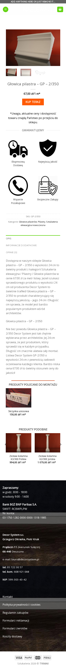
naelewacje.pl (33, 9)
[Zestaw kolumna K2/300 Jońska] (47, 442)
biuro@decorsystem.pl (25, 559)
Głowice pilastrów (28, 221)
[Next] (55, 47)
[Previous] (11, 47)
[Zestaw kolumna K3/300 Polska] (18, 442)
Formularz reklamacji (16, 620)
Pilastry (41, 221)
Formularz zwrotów (15, 628)
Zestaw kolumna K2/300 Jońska (47, 457)
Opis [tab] (9, 238)
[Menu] (5, 9)
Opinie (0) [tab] (11, 252)
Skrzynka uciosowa (18, 411)
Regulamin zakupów (15, 612)
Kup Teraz (33, 102)
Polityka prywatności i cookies (21, 604)
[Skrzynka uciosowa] (18, 398)
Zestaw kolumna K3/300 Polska (18, 457)
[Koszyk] (60, 9)
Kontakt (8, 597)
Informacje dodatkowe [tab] (21, 245)
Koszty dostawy (12, 636)
